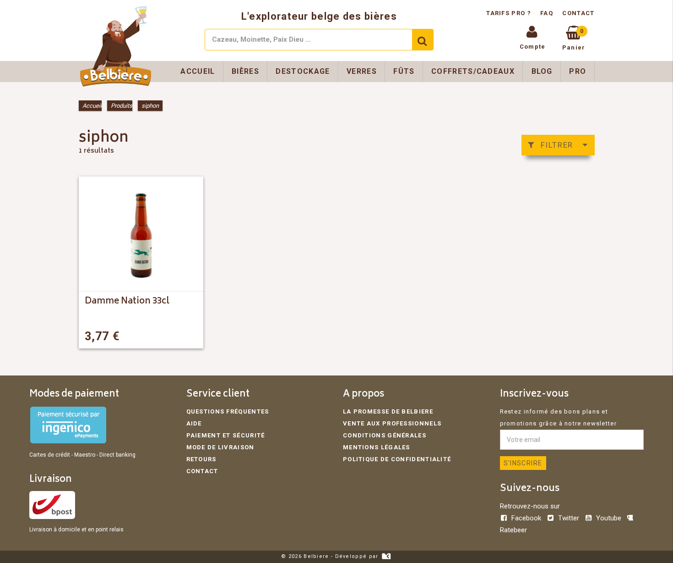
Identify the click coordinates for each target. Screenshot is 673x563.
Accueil (197, 71)
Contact (578, 13)
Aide (194, 423)
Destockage (303, 71)
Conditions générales (384, 435)
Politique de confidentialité (397, 459)
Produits (121, 105)
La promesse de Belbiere (388, 411)
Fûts (403, 71)
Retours (201, 459)
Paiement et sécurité (225, 435)
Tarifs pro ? (509, 13)
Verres (362, 71)
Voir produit (171, 336)
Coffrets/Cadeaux (473, 71)
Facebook (526, 518)
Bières (245, 71)
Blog (542, 71)
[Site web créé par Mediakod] (386, 556)
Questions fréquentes (227, 411)
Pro (577, 71)
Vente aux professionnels (392, 423)
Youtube (608, 518)
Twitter (568, 518)
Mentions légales (376, 447)
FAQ (546, 13)
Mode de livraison (220, 447)
